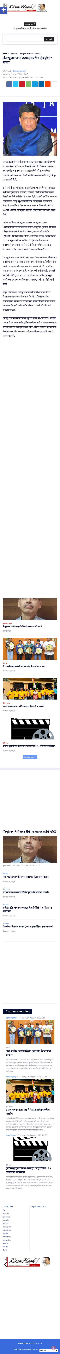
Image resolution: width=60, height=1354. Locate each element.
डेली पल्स (14, 53)
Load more (29, 757)
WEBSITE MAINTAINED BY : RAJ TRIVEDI (30, 1349)
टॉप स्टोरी (6, 924)
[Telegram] (35, 84)
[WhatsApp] (28, 84)
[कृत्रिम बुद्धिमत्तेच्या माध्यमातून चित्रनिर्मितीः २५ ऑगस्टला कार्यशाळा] (30, 728)
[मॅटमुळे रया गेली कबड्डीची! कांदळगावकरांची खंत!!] (30, 609)
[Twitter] (15, 84)
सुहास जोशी (7, 631)
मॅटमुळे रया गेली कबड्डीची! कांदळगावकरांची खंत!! (30, 28)
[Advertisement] (30, 468)
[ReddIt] (48, 84)
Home (6, 53)
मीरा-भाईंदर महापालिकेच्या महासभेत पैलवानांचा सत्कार (24, 666)
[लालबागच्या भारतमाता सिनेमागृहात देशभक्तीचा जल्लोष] (30, 689)
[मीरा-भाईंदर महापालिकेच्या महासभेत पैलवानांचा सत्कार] (30, 649)
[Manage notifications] (53, 1348)
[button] (3, 10)
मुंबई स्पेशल (6, 703)
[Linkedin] (41, 84)
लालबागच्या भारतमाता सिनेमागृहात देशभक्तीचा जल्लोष (24, 706)
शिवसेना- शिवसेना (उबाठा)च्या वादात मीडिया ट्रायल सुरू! (28, 926)
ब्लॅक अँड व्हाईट (7, 624)
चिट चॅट (5, 663)
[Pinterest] (22, 84)
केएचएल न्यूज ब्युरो (19, 71)
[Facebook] (9, 84)
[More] (54, 84)
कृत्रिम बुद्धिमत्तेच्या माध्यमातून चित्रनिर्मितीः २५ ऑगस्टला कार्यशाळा (29, 746)
